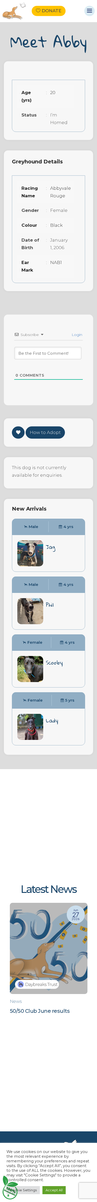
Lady (52, 720)
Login (76, 334)
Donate (51, 11)
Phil (50, 604)
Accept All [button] (54, 1190)
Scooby (54, 662)
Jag (50, 547)
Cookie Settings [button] (23, 1190)
